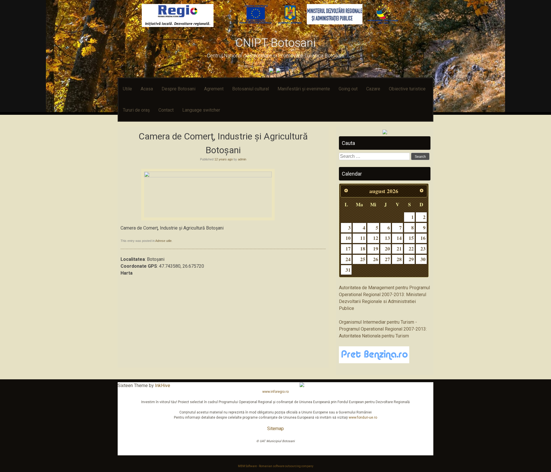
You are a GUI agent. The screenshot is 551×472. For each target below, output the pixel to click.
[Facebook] (272, 71)
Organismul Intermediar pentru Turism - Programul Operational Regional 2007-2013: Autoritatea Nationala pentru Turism (383, 329)
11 (362, 238)
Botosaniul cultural (250, 89)
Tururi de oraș (136, 110)
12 (375, 238)
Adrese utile (163, 240)
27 (387, 259)
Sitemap (275, 428)
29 (411, 259)
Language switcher (201, 110)
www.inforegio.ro (275, 392)
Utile (127, 89)
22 (411, 248)
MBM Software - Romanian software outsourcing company (275, 466)
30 (423, 259)
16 (423, 238)
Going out (348, 89)
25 (362, 259)
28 (399, 259)
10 (348, 238)
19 (375, 248)
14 (399, 238)
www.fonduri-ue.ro (363, 417)
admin (242, 159)
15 (411, 238)
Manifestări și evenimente (304, 89)
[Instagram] (279, 71)
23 (423, 248)
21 (399, 248)
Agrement (214, 89)
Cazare (373, 89)
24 (348, 259)
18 (362, 248)
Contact (166, 110)
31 (348, 269)
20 (387, 248)
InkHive (162, 385)
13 (387, 238)
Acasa (147, 89)
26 (375, 259)
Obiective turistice (407, 89)
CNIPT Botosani (275, 43)
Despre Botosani (178, 89)
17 (348, 248)
